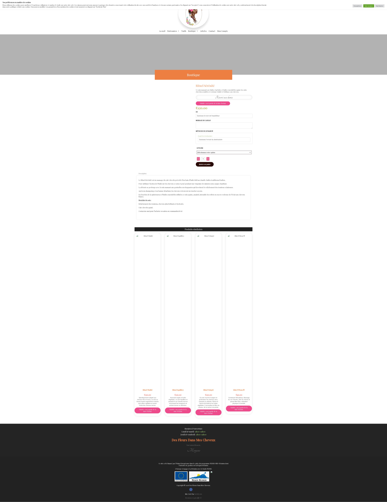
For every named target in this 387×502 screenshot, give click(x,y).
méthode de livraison (204, 131)
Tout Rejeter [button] (379, 6)
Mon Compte (222, 31)
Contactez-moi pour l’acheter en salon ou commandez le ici (160, 211)
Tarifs (183, 31)
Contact (212, 31)
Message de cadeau (203, 120)
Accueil (162, 31)
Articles (203, 31)
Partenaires (172, 31)
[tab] (142, 174)
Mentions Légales (191, 498)
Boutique (192, 31)
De (197, 112)
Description (142, 174)
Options (200, 148)
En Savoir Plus (147, 234)
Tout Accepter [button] (369, 6)
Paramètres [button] (357, 6)
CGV (200, 498)
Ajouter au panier (205, 164)
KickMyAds (198, 494)
